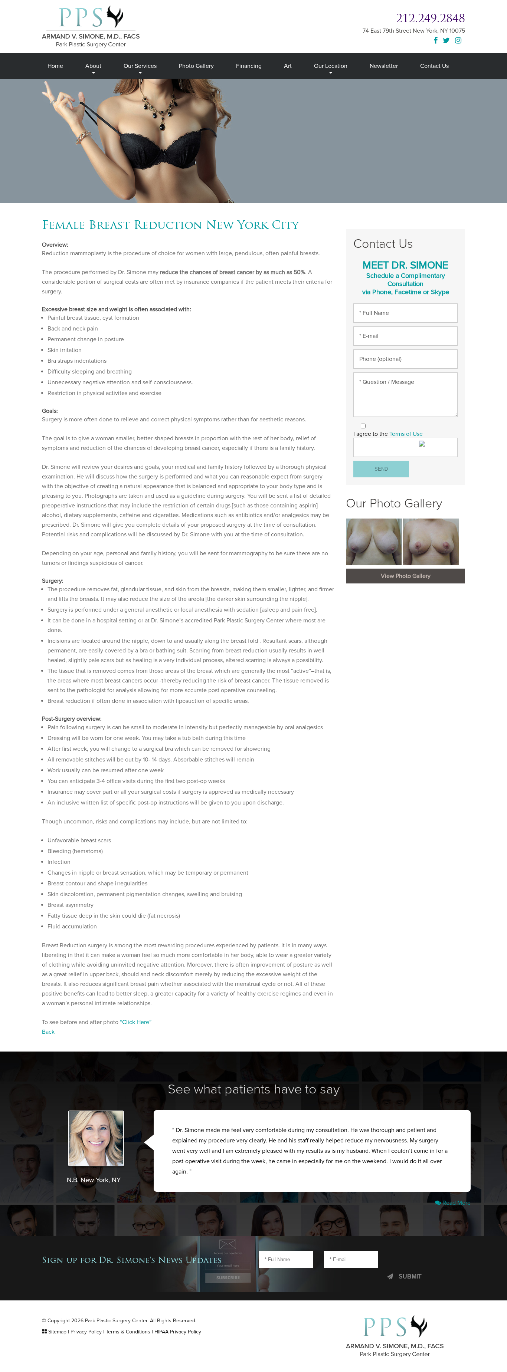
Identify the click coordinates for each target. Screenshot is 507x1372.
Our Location (330, 66)
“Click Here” (135, 1022)
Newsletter (384, 66)
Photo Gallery (196, 66)
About (93, 66)
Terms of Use (406, 434)
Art (288, 66)
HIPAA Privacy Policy (177, 1332)
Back (48, 1032)
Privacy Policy (86, 1332)
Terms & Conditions (128, 1332)
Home (55, 66)
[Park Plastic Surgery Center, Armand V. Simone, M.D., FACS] (91, 26)
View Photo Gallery (406, 576)
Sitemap (57, 1332)
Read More (456, 1203)
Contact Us (434, 66)
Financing (249, 66)
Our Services (140, 66)
